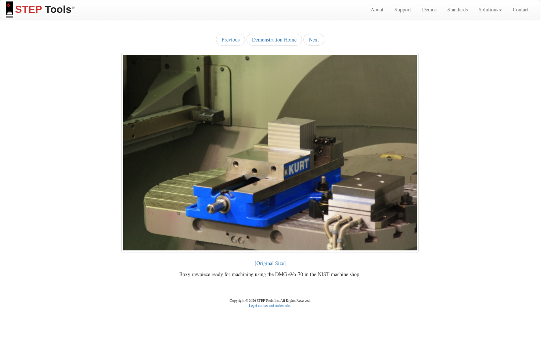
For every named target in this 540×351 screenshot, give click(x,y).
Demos (429, 9)
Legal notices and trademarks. (270, 305)
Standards (457, 9)
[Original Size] (270, 263)
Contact (521, 9)
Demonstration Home (274, 39)
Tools (45, 9)
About (377, 9)
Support (403, 9)
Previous (231, 39)
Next (314, 39)
